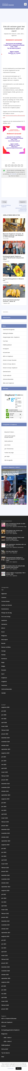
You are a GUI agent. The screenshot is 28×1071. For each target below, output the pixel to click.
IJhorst (3, 628)
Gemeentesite (7, 371)
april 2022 (4, 906)
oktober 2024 (5, 791)
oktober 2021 (5, 928)
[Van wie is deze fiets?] (3, 552)
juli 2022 (3, 894)
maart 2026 (4, 726)
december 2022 (5, 875)
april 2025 (4, 768)
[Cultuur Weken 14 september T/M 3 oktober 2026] (3, 574)
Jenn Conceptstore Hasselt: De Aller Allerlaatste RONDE (15, 524)
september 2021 (5, 932)
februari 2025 (5, 776)
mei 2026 (3, 718)
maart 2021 (4, 955)
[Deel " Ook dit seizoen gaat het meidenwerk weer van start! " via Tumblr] (15, 165)
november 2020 (5, 970)
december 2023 (5, 829)
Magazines (4, 1034)
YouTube (5, 341)
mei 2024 (3, 810)
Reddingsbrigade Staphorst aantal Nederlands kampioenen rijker (13, 257)
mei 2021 (3, 948)
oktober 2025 (5, 745)
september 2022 (5, 886)
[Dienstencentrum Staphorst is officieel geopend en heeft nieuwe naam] (3, 559)
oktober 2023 (5, 837)
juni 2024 (3, 806)
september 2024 (5, 795)
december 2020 (5, 967)
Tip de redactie (7, 375)
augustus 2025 (5, 753)
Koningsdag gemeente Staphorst (10, 1030)
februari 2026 (5, 730)
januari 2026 (4, 734)
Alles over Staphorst (8, 383)
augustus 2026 (5, 707)
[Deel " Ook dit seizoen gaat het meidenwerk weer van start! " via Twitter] (9, 165)
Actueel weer (6, 352)
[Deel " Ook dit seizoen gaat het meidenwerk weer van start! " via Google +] (12, 165)
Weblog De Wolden (8, 333)
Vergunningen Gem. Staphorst (11, 337)
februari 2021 (5, 959)
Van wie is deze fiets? (12, 551)
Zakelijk (3, 693)
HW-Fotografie (8, 460)
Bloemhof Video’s (9, 432)
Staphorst (4, 677)
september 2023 (5, 841)
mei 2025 (3, 764)
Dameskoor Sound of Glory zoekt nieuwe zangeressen (15, 538)
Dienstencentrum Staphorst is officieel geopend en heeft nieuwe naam (15, 559)
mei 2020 (3, 993)
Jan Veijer (7, 456)
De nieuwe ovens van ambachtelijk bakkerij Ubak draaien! (15, 566)
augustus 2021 (5, 936)
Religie (3, 666)
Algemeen (14, 35)
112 (2, 590)
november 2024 (5, 787)
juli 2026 (3, 711)
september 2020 (5, 978)
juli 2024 (3, 802)
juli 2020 (3, 986)
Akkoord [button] (19, 1068)
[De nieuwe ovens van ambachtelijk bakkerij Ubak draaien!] (3, 567)
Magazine (4, 635)
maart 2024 (4, 818)
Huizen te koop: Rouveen (9, 360)
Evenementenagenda (8, 329)
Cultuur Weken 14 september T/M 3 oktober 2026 (15, 573)
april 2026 (4, 722)
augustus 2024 (5, 799)
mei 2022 (3, 902)
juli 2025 (3, 757)
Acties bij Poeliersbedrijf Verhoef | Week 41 (11, 300)
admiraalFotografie (10, 436)
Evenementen (20, 526)
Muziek (3, 643)
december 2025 (5, 737)
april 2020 (4, 997)
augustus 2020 (5, 982)
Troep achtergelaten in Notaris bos (13, 279)
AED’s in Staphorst (8, 356)
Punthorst (4, 658)
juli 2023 (3, 848)
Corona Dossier (5, 601)
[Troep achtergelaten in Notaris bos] (14, 270)
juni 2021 (3, 944)
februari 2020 (5, 1005)
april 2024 (4, 814)
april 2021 (4, 951)
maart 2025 (4, 772)
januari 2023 (4, 871)
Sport (2, 674)
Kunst (3, 632)
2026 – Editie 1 (8, 1037)
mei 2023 (3, 856)
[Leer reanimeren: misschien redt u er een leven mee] (3, 545)
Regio (25, 526)
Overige (3, 651)
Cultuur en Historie (6, 605)
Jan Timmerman (9, 448)
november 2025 (5, 741)
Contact (3, 1026)
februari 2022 (5, 913)
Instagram (6, 348)
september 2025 (5, 749)
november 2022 (5, 879)
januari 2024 (4, 825)
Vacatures (4, 685)
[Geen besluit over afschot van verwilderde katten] (3, 532)
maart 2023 (4, 864)
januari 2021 (4, 963)
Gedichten (4, 620)
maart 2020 (4, 1001)
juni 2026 (3, 715)
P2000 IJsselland (7, 345)
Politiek (3, 654)
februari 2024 (5, 822)
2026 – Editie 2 (8, 1041)
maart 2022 (4, 909)
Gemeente (4, 624)
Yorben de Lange (9, 452)
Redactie (14, 33)
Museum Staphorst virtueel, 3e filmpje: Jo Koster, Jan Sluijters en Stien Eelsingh (13, 235)
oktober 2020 (5, 974)
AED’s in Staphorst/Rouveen (8, 1018)
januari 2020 (4, 1009)
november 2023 (5, 833)
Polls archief (4, 1049)
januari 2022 (4, 917)
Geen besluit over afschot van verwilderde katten (14, 531)
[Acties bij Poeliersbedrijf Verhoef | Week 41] (14, 291)
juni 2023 (3, 852)
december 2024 (5, 783)
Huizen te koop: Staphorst (10, 367)
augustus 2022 (5, 890)
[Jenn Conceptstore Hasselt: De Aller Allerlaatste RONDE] (3, 525)
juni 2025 (3, 760)
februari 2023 (5, 867)
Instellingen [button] (11, 1068)
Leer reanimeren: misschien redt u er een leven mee (16, 545)
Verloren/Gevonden (8, 379)
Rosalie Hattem (9, 437)
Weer (2, 1056)
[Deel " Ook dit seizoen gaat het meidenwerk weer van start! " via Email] (21, 165)
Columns (3, 597)
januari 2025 (4, 780)
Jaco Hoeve (7, 445)
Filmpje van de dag (6, 612)
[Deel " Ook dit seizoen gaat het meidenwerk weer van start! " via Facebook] (6, 165)
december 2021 (5, 921)
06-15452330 (13, 174)
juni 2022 (3, 898)
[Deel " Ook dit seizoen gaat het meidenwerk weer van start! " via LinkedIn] (18, 165)
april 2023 (4, 860)
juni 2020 (3, 990)
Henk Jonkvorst (9, 441)
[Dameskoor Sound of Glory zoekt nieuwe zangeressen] (3, 538)
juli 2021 (3, 940)
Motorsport (4, 639)
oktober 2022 (5, 883)
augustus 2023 (5, 844)
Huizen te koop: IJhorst (9, 364)
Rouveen (3, 670)
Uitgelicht (4, 681)
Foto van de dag (5, 616)
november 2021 (5, 925)
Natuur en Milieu (6, 647)
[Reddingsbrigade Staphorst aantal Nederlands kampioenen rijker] (14, 247)
